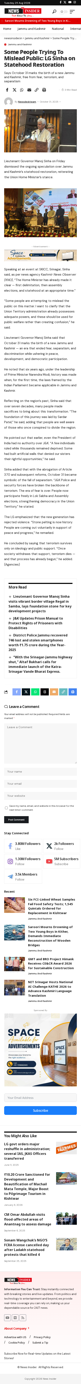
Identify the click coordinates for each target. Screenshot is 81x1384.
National (65, 1246)
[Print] (44, 90)
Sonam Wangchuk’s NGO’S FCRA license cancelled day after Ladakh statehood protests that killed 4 (26, 1247)
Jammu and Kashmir (20, 44)
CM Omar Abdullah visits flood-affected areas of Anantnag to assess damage (27, 1219)
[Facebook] (61, 2)
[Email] (29, 90)
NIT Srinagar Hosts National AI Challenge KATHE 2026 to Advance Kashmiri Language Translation (50, 989)
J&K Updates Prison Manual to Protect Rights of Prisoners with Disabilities (36, 623)
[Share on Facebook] (7, 90)
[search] (54, 11)
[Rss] (23, 1317)
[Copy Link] (36, 90)
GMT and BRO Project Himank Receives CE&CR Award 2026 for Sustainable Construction (51, 963)
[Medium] (15, 1317)
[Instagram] (74, 2)
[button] (76, 21)
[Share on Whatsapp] (22, 90)
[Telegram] (23, 877)
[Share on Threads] (44, 691)
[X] (65, 2)
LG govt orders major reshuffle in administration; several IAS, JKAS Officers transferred (27, 1151)
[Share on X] (14, 90)
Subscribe (40, 1110)
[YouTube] (69, 2)
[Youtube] (61, 861)
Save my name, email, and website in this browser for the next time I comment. (41, 807)
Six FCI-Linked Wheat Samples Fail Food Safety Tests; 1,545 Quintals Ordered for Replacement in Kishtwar (51, 906)
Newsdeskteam (27, 101)
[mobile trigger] (73, 11)
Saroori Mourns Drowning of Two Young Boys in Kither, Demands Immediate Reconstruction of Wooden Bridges (38, 21)
